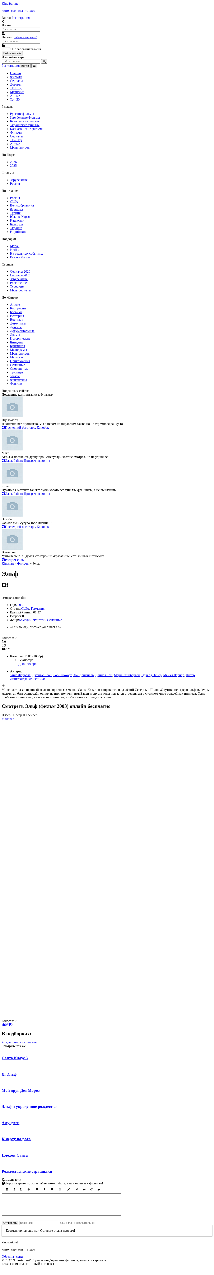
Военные (16, 319)
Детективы (18, 323)
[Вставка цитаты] (84, 1189)
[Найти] (44, 61)
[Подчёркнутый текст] (21, 1189)
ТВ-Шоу (16, 140)
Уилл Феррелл (20, 675)
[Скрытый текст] (77, 1189)
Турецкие (17, 286)
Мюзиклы (17, 357)
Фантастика (18, 380)
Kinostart (8, 563)
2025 (13, 165)
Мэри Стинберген (127, 675)
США (14, 201)
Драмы (15, 334)
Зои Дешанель (83, 675)
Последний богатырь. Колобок (27, 427)
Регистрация (21, 17)
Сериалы (16, 80)
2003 (19, 605)
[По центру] (44, 1189)
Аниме (15, 95)
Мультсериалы (20, 290)
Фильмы (16, 77)
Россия (15, 183)
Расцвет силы (14, 560)
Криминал (17, 346)
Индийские (18, 231)
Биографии (18, 308)
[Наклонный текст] (14, 1189)
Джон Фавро (27, 664)
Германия (38, 608)
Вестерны (17, 316)
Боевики (16, 312)
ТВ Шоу (16, 88)
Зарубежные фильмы (25, 117)
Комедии (16, 342)
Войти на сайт (12, 53)
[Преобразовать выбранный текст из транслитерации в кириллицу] (91, 1189)
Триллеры (17, 372)
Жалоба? (8, 719)
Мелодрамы (18, 349)
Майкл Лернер (173, 675)
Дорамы (16, 84)
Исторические (20, 338)
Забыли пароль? (25, 37)
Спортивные (19, 368)
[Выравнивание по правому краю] (52, 1189)
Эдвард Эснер (151, 675)
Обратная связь (12, 1256)
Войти (25, 65)
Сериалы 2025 (20, 275)
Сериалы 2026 (20, 271)
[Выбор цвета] (68, 1189)
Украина (16, 228)
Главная (15, 73)
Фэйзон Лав (37, 679)
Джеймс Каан (42, 675)
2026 (13, 162)
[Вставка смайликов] (60, 1189)
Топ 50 (15, 99)
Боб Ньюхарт (62, 675)
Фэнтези (16, 383)
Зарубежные (19, 180)
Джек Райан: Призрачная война (27, 460)
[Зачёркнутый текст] (29, 1189)
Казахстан (17, 220)
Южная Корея (20, 216)
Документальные (22, 331)
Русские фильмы (22, 113)
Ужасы (15, 376)
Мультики (17, 92)
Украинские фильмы (24, 125)
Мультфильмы (20, 147)
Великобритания (22, 205)
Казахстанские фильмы (26, 129)
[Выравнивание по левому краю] (37, 1189)
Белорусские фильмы (25, 121)
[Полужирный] (7, 1189)
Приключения (20, 361)
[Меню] (34, 66)
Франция (16, 209)
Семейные (17, 365)
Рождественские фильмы (19, 1042)
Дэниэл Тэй (103, 675)
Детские (16, 327)
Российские (18, 283)
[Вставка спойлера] (99, 1189)
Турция (15, 213)
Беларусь (16, 224)
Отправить (10, 1222)
